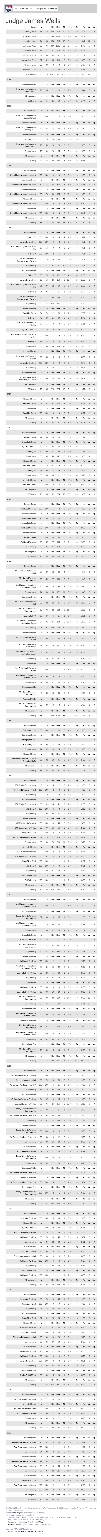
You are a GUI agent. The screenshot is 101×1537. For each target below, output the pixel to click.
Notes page (16, 1513)
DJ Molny (40, 1522)
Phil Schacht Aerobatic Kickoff (24, 790)
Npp (58, 27)
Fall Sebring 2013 (29, 730)
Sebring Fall (31, 452)
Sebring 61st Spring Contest (25, 1104)
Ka (84, 27)
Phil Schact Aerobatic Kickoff (25, 1232)
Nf (64, 27)
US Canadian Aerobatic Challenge (23, 1075)
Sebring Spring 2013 (28, 740)
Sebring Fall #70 (30, 616)
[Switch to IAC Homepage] (9, 8)
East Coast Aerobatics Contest (24, 1399)
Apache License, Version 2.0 (32, 1531)
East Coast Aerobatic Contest (25, 1447)
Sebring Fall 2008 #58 (28, 1351)
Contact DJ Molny (15, 1525)
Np (52, 27)
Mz (89, 27)
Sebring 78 (32, 254)
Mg (94, 27)
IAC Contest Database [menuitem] (23, 9)
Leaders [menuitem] (51, 9)
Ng (77, 27)
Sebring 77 (32, 237)
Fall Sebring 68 (30, 809)
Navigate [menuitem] (39, 9)
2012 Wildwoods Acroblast (26, 823)
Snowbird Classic (29, 313)
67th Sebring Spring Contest (25, 785)
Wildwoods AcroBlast (28, 940)
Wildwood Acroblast (28, 509)
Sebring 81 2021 (30, 139)
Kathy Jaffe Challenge (27, 242)
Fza (70, 27)
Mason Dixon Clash (28, 833)
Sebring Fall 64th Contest (26, 973)
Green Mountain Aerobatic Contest (23, 175)
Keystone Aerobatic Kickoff (26, 1080)
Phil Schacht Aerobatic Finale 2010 (23, 1085)
